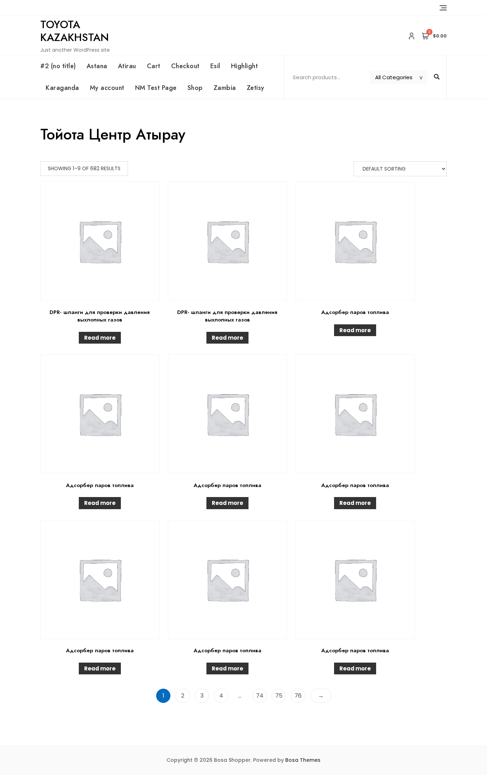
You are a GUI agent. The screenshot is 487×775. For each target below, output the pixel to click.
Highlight (244, 66)
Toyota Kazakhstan (74, 31)
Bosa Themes (303, 760)
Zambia (225, 87)
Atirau (127, 66)
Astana (97, 66)
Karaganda (62, 87)
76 (298, 696)
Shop (195, 87)
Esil (215, 66)
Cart (153, 66)
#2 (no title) (58, 66)
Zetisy (256, 87)
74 (259, 696)
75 (278, 696)
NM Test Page (156, 87)
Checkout (185, 66)
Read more (100, 337)
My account (107, 87)
